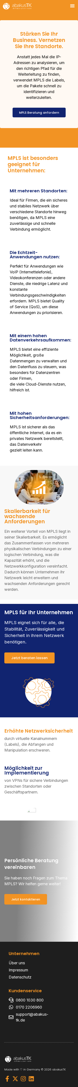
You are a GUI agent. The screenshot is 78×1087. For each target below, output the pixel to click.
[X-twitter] (15, 1079)
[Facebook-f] (7, 1079)
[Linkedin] (31, 1079)
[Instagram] (23, 1079)
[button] (72, 5)
